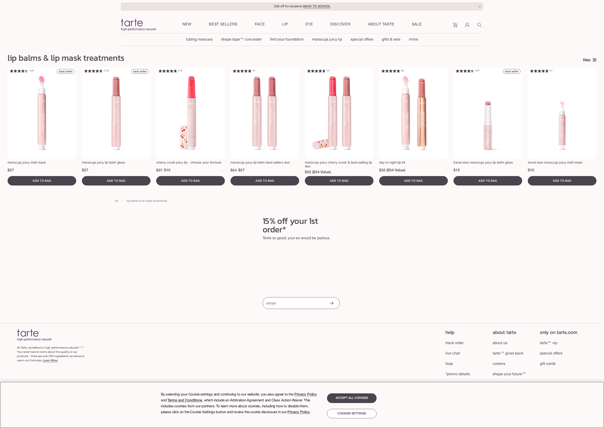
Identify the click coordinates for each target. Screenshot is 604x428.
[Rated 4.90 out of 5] (242, 71)
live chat (452, 353)
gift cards (548, 364)
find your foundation (287, 39)
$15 (456, 170)
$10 (167, 170)
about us (500, 343)
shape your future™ (509, 374)
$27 (11, 170)
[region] (302, 405)
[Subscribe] (331, 303)
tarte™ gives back (508, 353)
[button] (260, 24)
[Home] (34, 335)
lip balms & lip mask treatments (147, 201)
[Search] (480, 26)
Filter (587, 60)
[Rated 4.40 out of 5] (19, 71)
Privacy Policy (305, 394)
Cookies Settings (351, 413)
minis (413, 39)
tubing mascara (199, 39)
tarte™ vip (548, 343)
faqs (449, 364)
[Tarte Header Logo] (139, 25)
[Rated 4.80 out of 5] (167, 71)
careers (499, 364)
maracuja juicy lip (327, 39)
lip (116, 201)
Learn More (50, 360)
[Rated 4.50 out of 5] (465, 71)
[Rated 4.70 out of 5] (93, 71)
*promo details (457, 374)
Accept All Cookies (352, 398)
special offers (362, 39)
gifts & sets (391, 39)
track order (454, 343)
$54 (234, 170)
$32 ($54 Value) (318, 172)
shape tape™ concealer (241, 39)
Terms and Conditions (185, 400)
